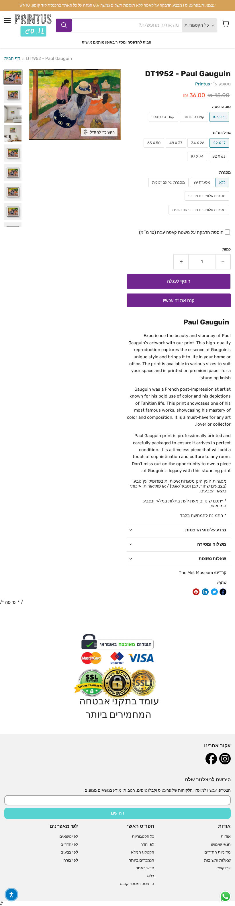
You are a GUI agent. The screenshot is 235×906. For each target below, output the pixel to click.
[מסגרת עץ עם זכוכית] (169, 188)
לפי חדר (147, 844)
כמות (226, 249)
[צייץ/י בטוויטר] (214, 591)
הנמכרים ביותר (141, 860)
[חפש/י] (64, 25)
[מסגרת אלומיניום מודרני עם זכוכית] (200, 215)
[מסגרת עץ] (203, 188)
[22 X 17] (220, 149)
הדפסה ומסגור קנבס (137, 883)
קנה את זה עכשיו (178, 300)
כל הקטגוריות (143, 836)
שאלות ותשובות (217, 860)
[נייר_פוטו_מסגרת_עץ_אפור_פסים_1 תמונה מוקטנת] (13, 114)
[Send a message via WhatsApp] (225, 896)
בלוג (150, 876)
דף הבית (12, 58)
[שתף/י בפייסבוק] (223, 591)
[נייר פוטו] (220, 123)
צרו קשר (224, 868)
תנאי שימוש (221, 844)
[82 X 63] (220, 162)
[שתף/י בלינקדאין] (205, 591)
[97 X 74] (198, 162)
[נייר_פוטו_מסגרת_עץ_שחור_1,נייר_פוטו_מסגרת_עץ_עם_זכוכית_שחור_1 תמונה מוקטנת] (13, 211)
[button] (11, 894)
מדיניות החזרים (217, 852)
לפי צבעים (69, 852)
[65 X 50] (155, 149)
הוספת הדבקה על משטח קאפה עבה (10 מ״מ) (181, 232)
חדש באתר (145, 868)
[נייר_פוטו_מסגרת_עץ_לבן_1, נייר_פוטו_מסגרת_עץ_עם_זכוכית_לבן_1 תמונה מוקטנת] (13, 94)
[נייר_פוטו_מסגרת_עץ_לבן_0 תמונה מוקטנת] (13, 133)
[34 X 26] (198, 149)
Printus (202, 84)
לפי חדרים (69, 844)
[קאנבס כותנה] (194, 123)
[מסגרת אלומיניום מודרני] (208, 202)
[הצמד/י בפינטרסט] (196, 591)
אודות (226, 836)
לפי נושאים (68, 836)
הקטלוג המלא (142, 852)
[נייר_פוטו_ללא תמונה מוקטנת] (13, 77)
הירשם (117, 813)
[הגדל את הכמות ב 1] (181, 261)
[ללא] (223, 188)
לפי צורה (70, 860)
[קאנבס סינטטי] (164, 123)
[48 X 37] (176, 149)
